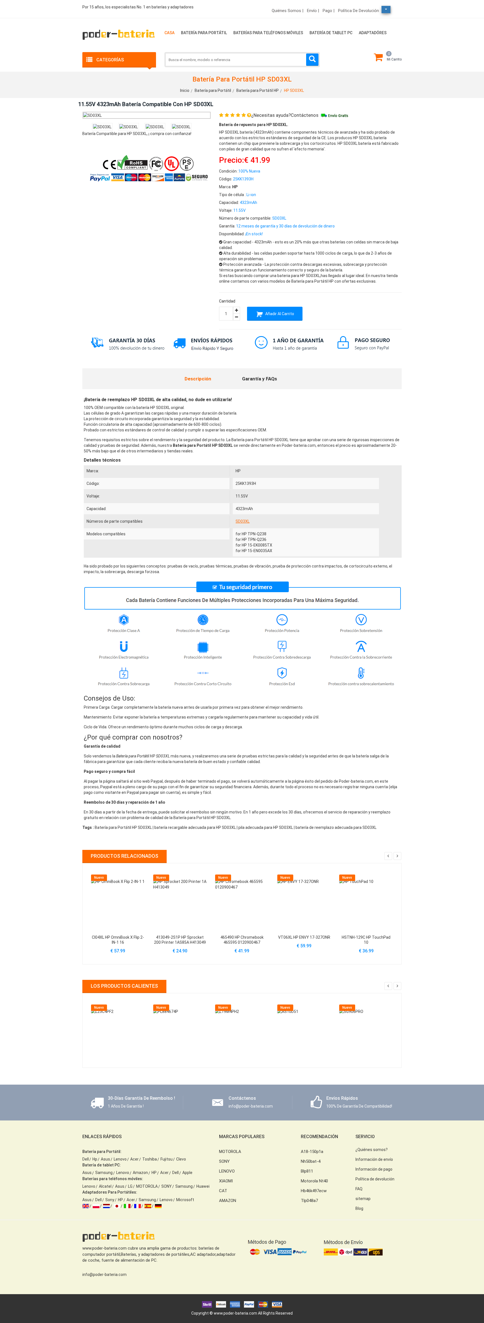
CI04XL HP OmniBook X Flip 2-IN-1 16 (118, 940)
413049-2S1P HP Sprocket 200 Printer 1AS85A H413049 (180, 940)
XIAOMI (226, 1181)
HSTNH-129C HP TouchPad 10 (366, 940)
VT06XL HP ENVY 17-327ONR (304, 937)
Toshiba (149, 1159)
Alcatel (105, 1186)
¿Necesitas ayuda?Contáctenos (284, 115)
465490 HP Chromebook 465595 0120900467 (242, 940)
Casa (169, 33)
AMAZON (227, 1200)
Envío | (313, 10)
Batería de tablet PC (331, 33)
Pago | (328, 10)
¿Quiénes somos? (371, 1149)
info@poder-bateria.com (104, 1274)
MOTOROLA (147, 1186)
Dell (85, 1159)
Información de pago (373, 1169)
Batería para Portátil (204, 33)
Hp (94, 1159)
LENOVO (227, 1171)
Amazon (140, 1172)
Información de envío (374, 1159)
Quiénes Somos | (287, 10)
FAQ (358, 1189)
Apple (187, 1172)
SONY (166, 1186)
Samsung (104, 1172)
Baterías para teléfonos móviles (268, 33)
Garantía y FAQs (259, 379)
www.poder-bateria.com (235, 1313)
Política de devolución (358, 10)
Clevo (181, 1159)
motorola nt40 (314, 1181)
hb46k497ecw (314, 1190)
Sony (109, 1200)
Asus (105, 1159)
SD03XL (243, 521)
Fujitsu (166, 1159)
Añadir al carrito (279, 313)
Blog (359, 1208)
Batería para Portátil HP (257, 90)
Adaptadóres (373, 33)
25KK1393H (246, 483)
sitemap (363, 1198)
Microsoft (185, 1200)
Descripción (198, 379)
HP (238, 471)
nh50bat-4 (310, 1161)
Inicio (184, 90)
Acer (134, 1159)
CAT (223, 1190)
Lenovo (120, 1159)
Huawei (203, 1186)
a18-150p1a (312, 1151)
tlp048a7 (309, 1200)
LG (130, 1186)
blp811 (307, 1171)
